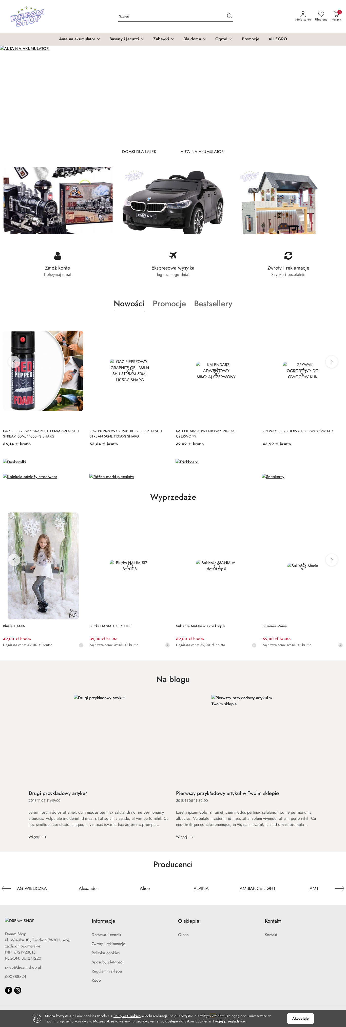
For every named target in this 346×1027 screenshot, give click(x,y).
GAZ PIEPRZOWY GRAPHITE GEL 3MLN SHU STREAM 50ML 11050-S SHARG (126, 433)
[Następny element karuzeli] (339, 888)
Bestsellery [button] (213, 303)
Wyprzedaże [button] (173, 497)
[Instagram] (17, 990)
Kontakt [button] (273, 921)
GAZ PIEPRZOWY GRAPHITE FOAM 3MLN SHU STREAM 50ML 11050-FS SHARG (41, 433)
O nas (183, 935)
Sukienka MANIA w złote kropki (200, 626)
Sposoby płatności (108, 962)
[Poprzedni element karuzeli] (6, 888)
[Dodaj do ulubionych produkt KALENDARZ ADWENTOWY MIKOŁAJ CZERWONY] (251, 323)
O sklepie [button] (188, 921)
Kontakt (271, 935)
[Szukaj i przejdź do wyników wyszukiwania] (229, 16)
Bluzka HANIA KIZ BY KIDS (111, 626)
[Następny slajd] (335, 95)
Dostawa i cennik (106, 935)
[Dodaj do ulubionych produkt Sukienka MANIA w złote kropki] (251, 518)
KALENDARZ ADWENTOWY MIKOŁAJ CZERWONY (206, 433)
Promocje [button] (169, 303)
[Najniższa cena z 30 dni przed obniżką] (81, 645)
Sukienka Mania (275, 626)
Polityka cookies (106, 953)
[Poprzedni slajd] (11, 95)
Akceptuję (300, 1018)
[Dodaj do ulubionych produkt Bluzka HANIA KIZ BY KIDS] (164, 518)
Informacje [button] (103, 921)
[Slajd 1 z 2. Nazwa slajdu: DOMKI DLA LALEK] (173, 95)
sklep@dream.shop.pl (23, 967)
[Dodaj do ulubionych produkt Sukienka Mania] (337, 518)
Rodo (96, 980)
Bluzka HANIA (14, 626)
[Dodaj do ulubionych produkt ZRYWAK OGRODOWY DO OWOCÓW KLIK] (337, 323)
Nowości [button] (129, 303)
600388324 (15, 976)
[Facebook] (8, 990)
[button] (79, 39)
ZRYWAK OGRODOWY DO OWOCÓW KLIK (298, 430)
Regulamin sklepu (107, 971)
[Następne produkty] (331, 361)
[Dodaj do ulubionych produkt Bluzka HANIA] (78, 518)
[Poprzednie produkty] (14, 361)
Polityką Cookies (127, 1015)
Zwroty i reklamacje (108, 944)
